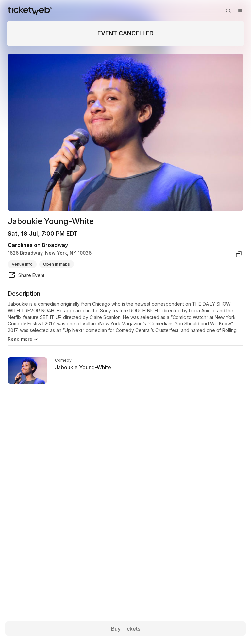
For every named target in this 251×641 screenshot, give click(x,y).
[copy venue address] (239, 254)
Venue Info (22, 264)
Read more (20, 339)
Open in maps (56, 264)
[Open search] (228, 10)
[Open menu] (240, 10)
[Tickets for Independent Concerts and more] (30, 10)
